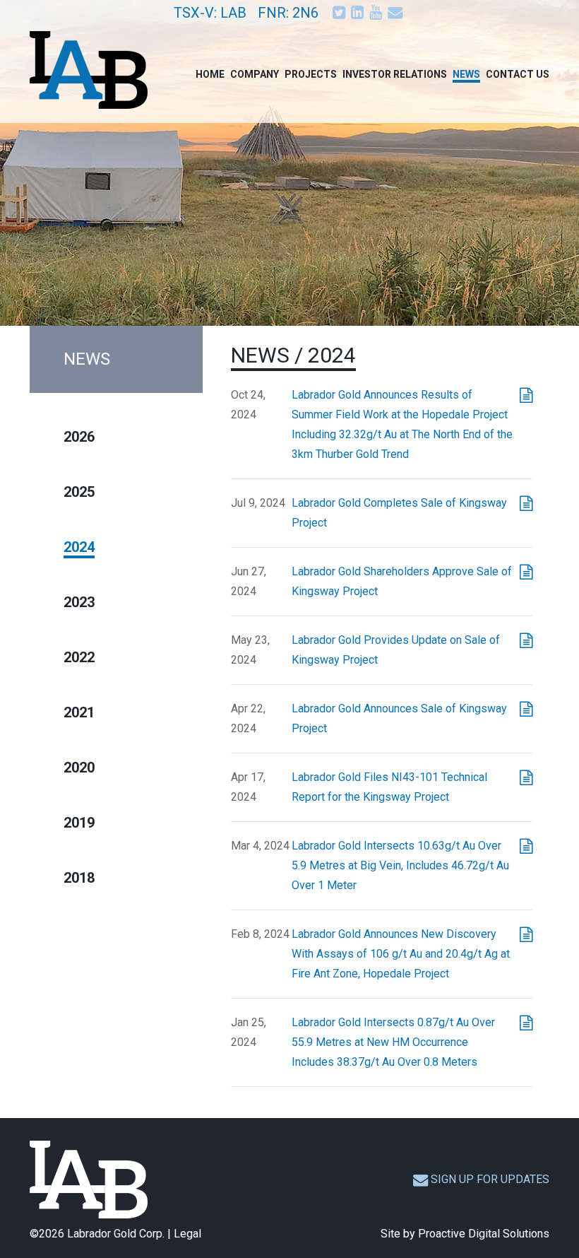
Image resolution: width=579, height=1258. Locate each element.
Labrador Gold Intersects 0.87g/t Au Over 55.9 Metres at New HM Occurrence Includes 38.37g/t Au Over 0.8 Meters (393, 1042)
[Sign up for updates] (396, 12)
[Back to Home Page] (89, 1179)
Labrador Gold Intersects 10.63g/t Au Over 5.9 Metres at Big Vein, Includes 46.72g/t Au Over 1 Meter (400, 865)
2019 (79, 822)
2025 (79, 491)
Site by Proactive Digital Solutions (465, 1233)
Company (254, 74)
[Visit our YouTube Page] (377, 12)
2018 (79, 877)
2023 (79, 602)
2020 (79, 767)
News (466, 74)
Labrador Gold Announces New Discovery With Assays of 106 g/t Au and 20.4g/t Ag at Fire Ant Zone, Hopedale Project (401, 953)
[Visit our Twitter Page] (340, 12)
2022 (79, 657)
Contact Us (517, 74)
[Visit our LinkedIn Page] (358, 12)
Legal (187, 1233)
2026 (79, 436)
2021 (79, 712)
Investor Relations (394, 74)
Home (210, 74)
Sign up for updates (490, 1179)
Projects (311, 74)
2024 (79, 547)
